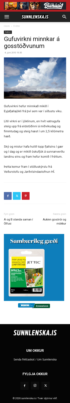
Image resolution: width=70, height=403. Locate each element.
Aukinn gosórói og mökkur (54, 221)
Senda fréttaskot (24, 359)
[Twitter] (17, 196)
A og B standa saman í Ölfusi (18, 221)
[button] (6, 17)
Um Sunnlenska (47, 359)
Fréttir (16, 26)
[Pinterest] (26, 196)
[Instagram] (35, 385)
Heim (7, 26)
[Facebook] (8, 196)
